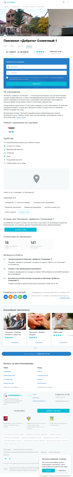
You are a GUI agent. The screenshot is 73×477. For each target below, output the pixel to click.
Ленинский (7, 371)
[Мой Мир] (25, 297)
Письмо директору (54, 452)
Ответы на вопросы (39, 401)
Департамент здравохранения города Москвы (58, 424)
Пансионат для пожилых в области (31, 437)
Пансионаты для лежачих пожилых (14, 434)
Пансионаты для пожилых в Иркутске (34, 440)
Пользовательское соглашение (22, 449)
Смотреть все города (44, 387)
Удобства (20, 46)
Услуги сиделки (10, 212)
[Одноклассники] (10, 297)
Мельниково (41, 383)
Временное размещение (32, 207)
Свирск (39, 379)
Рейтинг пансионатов (10, 443)
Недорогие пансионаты (13, 207)
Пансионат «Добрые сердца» (37, 333)
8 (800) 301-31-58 (55, 51)
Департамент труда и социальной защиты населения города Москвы (13, 425)
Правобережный (9, 375)
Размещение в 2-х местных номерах (17, 202)
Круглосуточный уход (52, 207)
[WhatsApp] (20, 297)
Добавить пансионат (53, 411)
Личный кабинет (19, 411)
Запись (37, 354)
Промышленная (42, 375)
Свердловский (9, 383)
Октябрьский (8, 379)
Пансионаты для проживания (43, 202)
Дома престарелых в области (13, 440)
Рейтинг (12, 46)
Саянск (39, 371)
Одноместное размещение (12, 437)
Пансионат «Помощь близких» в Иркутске (13, 333)
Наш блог (44, 452)
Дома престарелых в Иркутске (52, 437)
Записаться (36, 84)
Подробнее (15, 342)
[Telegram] (15, 297)
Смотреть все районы (11, 387)
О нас (34, 394)
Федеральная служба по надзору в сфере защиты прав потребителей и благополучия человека (36, 426)
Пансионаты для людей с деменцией (37, 434)
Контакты (29, 46)
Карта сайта (7, 449)
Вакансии (6, 454)
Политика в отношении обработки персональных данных (21, 452)
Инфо (5, 46)
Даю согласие (13, 77)
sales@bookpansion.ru (62, 401)
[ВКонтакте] (6, 297)
